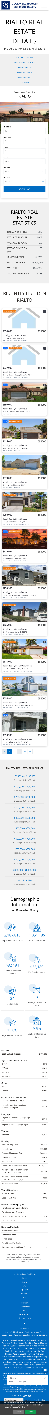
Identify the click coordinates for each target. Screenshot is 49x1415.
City (24, 1285)
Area (25, 1297)
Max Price (7, 137)
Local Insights (25, 82)
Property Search (24, 57)
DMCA (24, 1310)
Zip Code (24, 1289)
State (24, 1278)
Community (24, 1293)
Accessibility (24, 1306)
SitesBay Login (24, 1318)
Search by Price (24, 72)
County (24, 1282)
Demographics (24, 77)
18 (25, 751)
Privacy (24, 1303)
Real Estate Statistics (24, 62)
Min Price (7, 127)
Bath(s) (6, 157)
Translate (41, 1400)
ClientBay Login (24, 1314)
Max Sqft (7, 177)
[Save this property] (44, 311)
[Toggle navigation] (44, 5)
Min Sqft (7, 167)
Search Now (24, 189)
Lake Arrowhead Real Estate (24, 1274)
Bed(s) (6, 147)
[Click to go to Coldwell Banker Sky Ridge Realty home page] (19, 5)
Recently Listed (24, 67)
